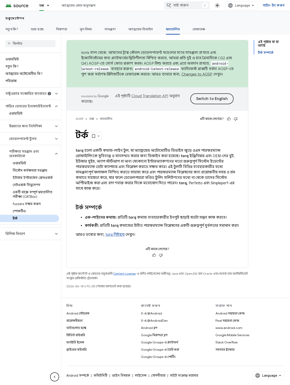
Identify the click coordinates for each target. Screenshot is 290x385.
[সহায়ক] (228, 119)
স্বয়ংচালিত (173, 29)
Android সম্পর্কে (77, 375)
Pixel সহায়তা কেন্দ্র (227, 321)
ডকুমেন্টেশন (14, 18)
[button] (27, 93)
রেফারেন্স (199, 29)
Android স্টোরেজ (77, 313)
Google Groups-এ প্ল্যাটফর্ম (159, 342)
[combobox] (187, 5)
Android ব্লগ (149, 328)
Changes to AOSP (197, 74)
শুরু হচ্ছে (37, 29)
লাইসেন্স (141, 375)
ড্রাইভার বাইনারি (76, 349)
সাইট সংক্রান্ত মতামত (184, 375)
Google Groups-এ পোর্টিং (158, 357)
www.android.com (228, 328)
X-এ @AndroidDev (154, 321)
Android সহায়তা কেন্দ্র (230, 313)
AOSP (79, 119)
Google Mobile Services (232, 335)
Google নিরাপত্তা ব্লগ (154, 335)
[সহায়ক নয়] (235, 119)
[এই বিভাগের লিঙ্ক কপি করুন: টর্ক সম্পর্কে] (106, 208)
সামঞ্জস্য (110, 29)
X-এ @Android (151, 313)
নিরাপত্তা (61, 29)
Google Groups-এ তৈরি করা (160, 349)
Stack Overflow (226, 342)
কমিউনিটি (100, 375)
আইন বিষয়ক (121, 375)
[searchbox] (30, 43)
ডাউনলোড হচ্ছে (76, 328)
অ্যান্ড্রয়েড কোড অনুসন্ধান (78, 5)
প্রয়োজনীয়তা (74, 321)
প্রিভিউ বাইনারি (75, 335)
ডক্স (41, 5)
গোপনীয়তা (158, 375)
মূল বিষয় (86, 29)
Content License (124, 274)
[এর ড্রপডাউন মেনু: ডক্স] (50, 5)
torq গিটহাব (115, 234)
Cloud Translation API (149, 96)
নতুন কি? (11, 29)
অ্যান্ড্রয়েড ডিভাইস (140, 29)
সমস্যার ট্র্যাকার (224, 349)
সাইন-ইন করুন (274, 5)
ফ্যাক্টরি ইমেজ (75, 342)
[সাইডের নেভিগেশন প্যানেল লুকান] (54, 376)
